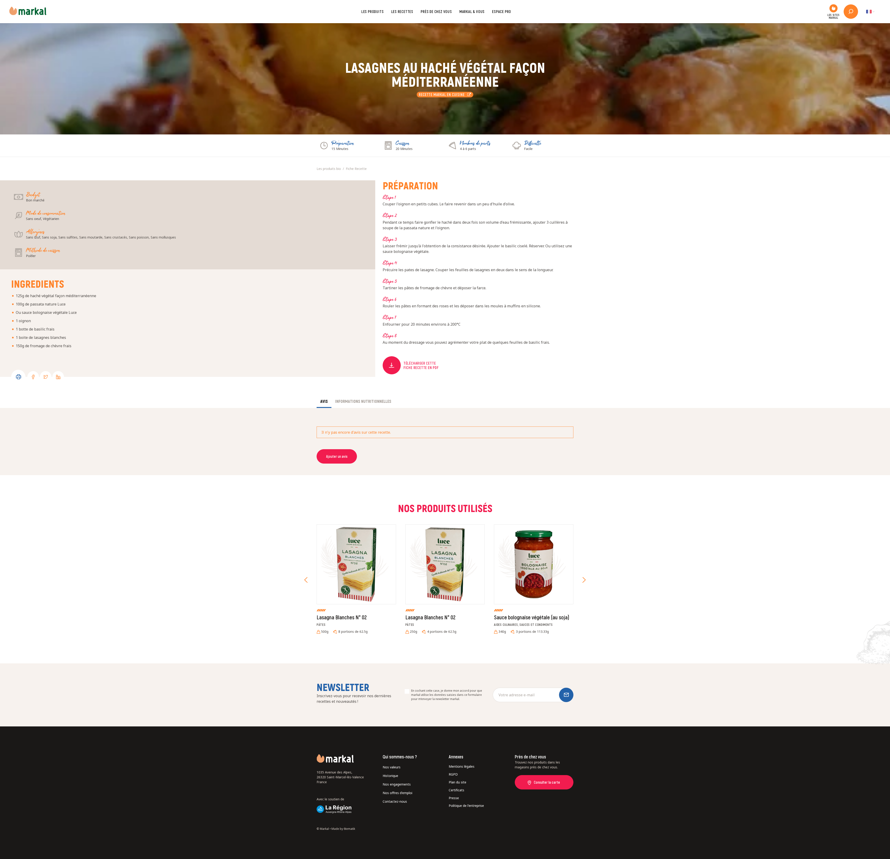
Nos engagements (397, 784)
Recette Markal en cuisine (443, 94)
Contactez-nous (395, 801)
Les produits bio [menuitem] (329, 168)
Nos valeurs (391, 767)
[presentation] (306, 579)
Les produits (372, 11)
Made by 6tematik (343, 829)
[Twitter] (45, 377)
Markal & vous (472, 11)
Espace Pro (501, 11)
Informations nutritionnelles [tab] (363, 401)
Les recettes (402, 11)
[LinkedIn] (58, 377)
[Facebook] (33, 377)
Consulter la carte (547, 782)
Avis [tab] (324, 401)
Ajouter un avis (336, 456)
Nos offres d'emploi (397, 793)
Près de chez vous (436, 11)
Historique (390, 775)
